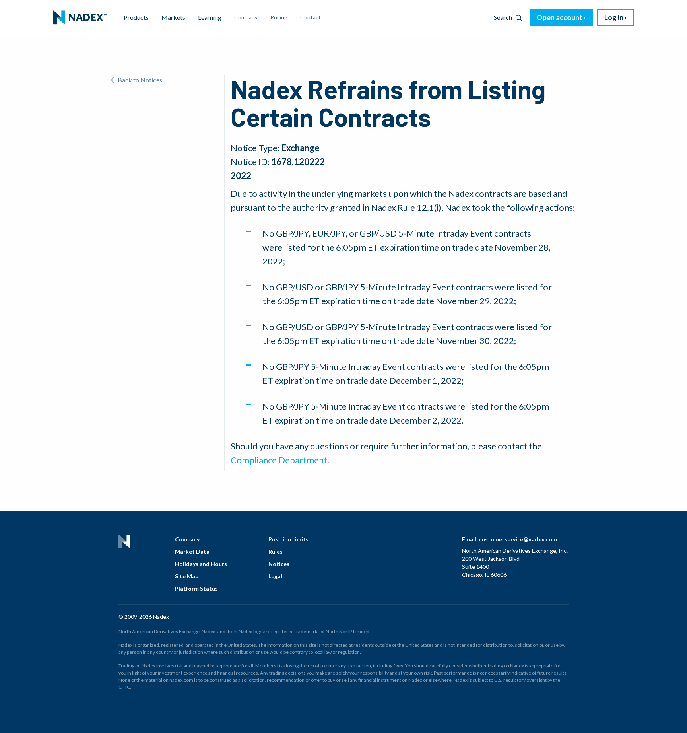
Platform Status (196, 588)
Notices (278, 563)
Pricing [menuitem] (278, 17)
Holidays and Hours (201, 563)
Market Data (192, 551)
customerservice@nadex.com (518, 539)
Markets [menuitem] (173, 17)
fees (398, 666)
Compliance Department (279, 460)
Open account (559, 17)
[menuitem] (80, 17)
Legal (275, 576)
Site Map (186, 576)
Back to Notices (140, 80)
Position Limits (288, 539)
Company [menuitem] (246, 17)
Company (187, 539)
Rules (275, 551)
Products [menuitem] (136, 17)
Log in (613, 17)
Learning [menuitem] (209, 17)
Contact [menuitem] (310, 17)
